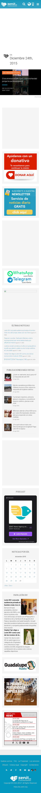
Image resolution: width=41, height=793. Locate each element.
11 (25, 569)
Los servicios (34, 761)
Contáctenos (34, 765)
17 (20, 573)
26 (30, 577)
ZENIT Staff (6, 90)
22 (11, 577)
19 (30, 573)
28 (6, 581)
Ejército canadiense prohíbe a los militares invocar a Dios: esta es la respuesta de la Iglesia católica (24, 387)
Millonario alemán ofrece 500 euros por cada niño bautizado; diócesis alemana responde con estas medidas (24, 414)
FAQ (15, 761)
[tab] (12, 714)
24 (20, 577)
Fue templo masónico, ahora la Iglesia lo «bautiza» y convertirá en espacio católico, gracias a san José (24, 400)
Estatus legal (14, 765)
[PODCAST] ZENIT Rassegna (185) (15, 359)
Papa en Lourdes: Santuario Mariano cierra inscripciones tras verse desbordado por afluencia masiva (18, 340)
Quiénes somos (6, 761)
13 (34, 569)
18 (25, 573)
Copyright (24, 765)
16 (16, 573)
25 (25, 577)
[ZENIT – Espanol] (11, 4)
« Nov (6, 585)
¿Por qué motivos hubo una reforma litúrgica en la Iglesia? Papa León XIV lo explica (24, 427)
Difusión (5, 765)
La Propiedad (23, 761)
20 (34, 573)
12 (30, 569)
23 (16, 577)
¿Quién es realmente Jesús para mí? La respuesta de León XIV (24, 376)
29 (11, 581)
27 (34, 577)
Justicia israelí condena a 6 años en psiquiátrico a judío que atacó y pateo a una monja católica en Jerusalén (20, 348)
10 (20, 569)
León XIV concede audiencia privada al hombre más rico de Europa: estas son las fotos (12, 605)
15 (11, 573)
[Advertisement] (20, 30)
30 (16, 581)
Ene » (10, 585)
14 (6, 573)
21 (6, 577)
